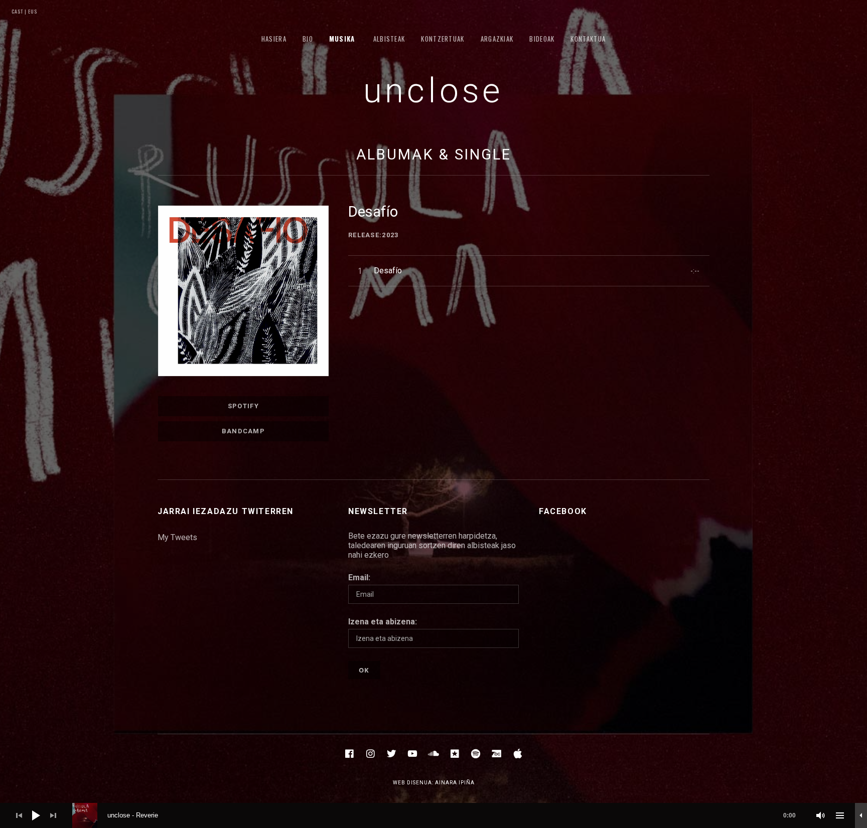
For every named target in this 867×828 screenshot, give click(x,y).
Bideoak (541, 39)
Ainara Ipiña (455, 782)
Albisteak (389, 39)
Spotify (243, 406)
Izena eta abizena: (382, 621)
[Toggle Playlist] (840, 815)
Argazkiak (497, 39)
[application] (433, 815)
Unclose (433, 91)
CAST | (19, 11)
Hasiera (273, 39)
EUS (32, 11)
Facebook (563, 511)
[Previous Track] (19, 815)
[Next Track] (53, 815)
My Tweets (177, 537)
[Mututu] (821, 815)
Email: (359, 577)
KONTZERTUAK (442, 39)
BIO (308, 39)
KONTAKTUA (588, 39)
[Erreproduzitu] (36, 815)
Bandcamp (243, 431)
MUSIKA (342, 39)
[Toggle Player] (861, 815)
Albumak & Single (433, 154)
